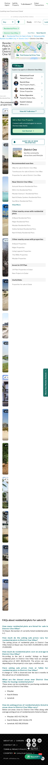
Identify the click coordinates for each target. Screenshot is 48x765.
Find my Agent (7, 4)
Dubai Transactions (39, 4)
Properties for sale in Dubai (22, 284)
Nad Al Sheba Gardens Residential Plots (26, 197)
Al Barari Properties (19, 244)
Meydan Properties (19, 258)
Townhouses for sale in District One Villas (27, 171)
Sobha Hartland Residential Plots (24, 229)
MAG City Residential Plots (22, 190)
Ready (29, 22)
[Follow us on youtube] (34, 745)
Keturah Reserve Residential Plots (24, 186)
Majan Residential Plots (20, 222)
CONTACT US (9, 745)
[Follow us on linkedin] (39, 740)
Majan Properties (18, 247)
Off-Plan (37, 22)
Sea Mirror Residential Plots (22, 201)
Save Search (41, 33)
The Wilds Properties (20, 255)
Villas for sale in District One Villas (24, 168)
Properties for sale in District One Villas (26, 175)
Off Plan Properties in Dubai (22, 270)
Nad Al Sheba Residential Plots (23, 233)
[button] (8, 22)
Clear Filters (31, 33)
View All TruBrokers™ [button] (28, 111)
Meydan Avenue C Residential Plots (25, 194)
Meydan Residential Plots (21, 225)
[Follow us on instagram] (28, 745)
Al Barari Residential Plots (21, 218)
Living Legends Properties (21, 251)
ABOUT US (8, 741)
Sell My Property (15, 4)
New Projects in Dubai (20, 273)
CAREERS (20, 741)
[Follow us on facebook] (28, 740)
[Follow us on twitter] (34, 740)
